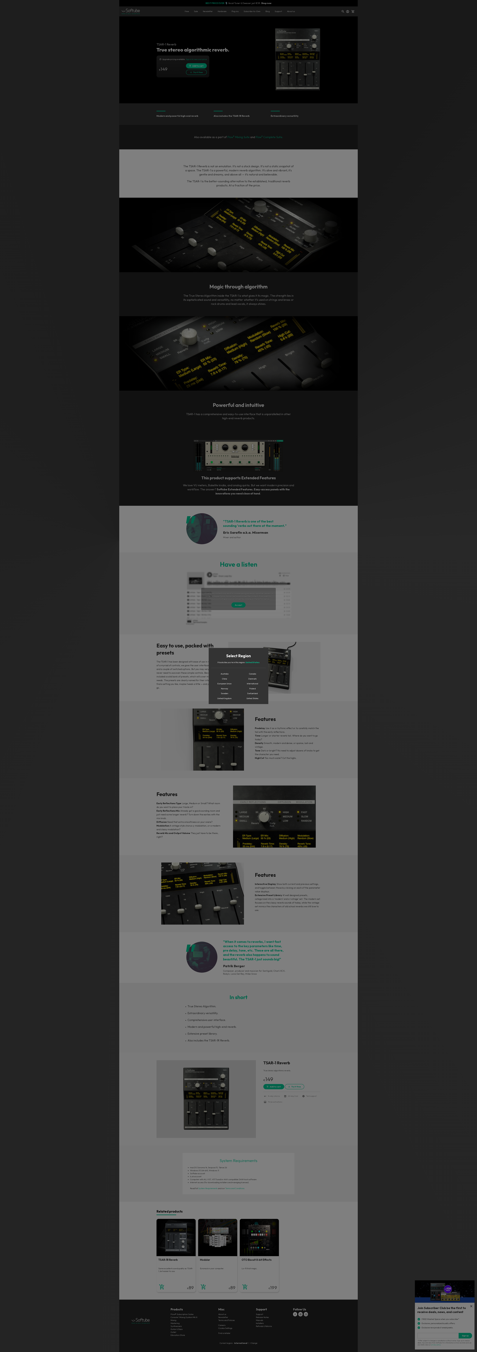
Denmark (252, 678)
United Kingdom (224, 698)
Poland (252, 688)
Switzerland (252, 693)
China (224, 678)
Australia (225, 674)
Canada (252, 674)
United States (252, 662)
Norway (224, 688)
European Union (224, 683)
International (252, 683)
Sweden (224, 693)
